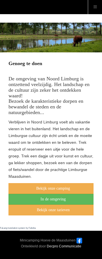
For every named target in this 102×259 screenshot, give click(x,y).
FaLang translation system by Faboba (18, 228)
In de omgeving (53, 199)
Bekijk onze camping (53, 188)
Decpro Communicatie (64, 246)
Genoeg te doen (25, 63)
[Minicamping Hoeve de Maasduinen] (3, 3)
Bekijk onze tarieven (53, 210)
